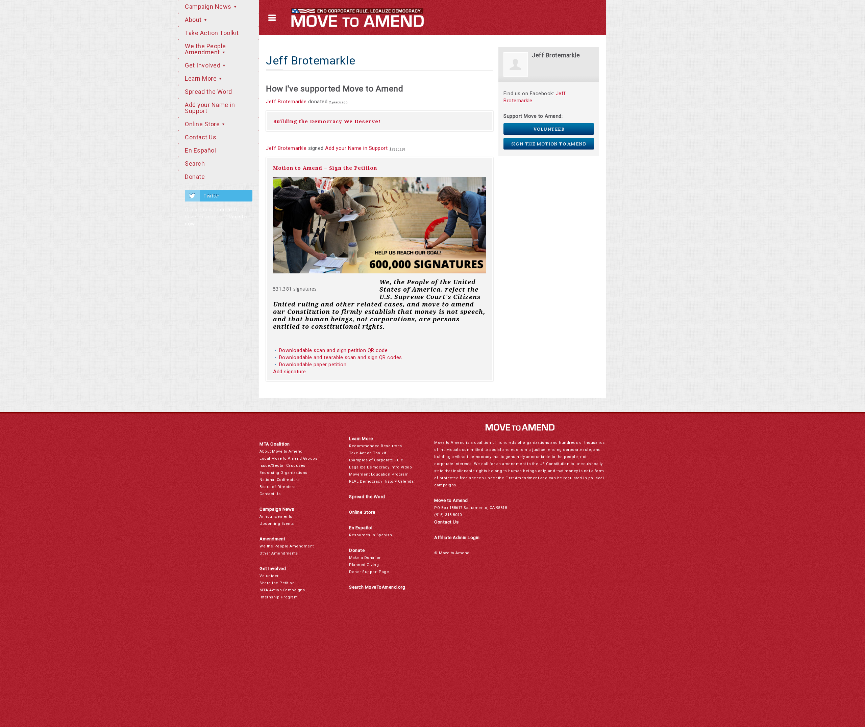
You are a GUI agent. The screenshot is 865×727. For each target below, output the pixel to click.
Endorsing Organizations (283, 472)
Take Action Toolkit (212, 32)
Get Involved (203, 65)
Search (195, 163)
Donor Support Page (369, 572)
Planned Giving (364, 565)
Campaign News (209, 6)
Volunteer (549, 129)
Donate (195, 176)
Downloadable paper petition (313, 364)
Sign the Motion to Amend (548, 144)
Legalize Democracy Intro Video (380, 467)
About (194, 19)
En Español (200, 150)
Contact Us (200, 137)
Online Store (203, 124)
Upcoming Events (277, 523)
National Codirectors (279, 480)
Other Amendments (279, 553)
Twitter (211, 195)
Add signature (289, 372)
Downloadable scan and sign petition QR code (333, 350)
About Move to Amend (281, 451)
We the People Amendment (205, 49)
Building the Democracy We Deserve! (327, 121)
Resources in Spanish (370, 535)
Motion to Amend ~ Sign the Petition (325, 168)
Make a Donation (365, 558)
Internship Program (279, 597)
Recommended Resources (375, 446)
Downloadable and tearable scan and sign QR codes (340, 357)
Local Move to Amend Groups (288, 458)
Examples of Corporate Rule (376, 460)
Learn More (201, 78)
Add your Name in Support (210, 107)
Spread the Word (208, 91)
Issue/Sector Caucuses (282, 465)
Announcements (276, 516)
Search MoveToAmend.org (377, 587)
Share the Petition (277, 583)
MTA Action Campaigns (282, 590)
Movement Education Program (379, 474)
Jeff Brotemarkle (286, 102)
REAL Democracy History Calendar (382, 481)
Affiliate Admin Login (457, 537)
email (226, 210)
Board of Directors (277, 487)
